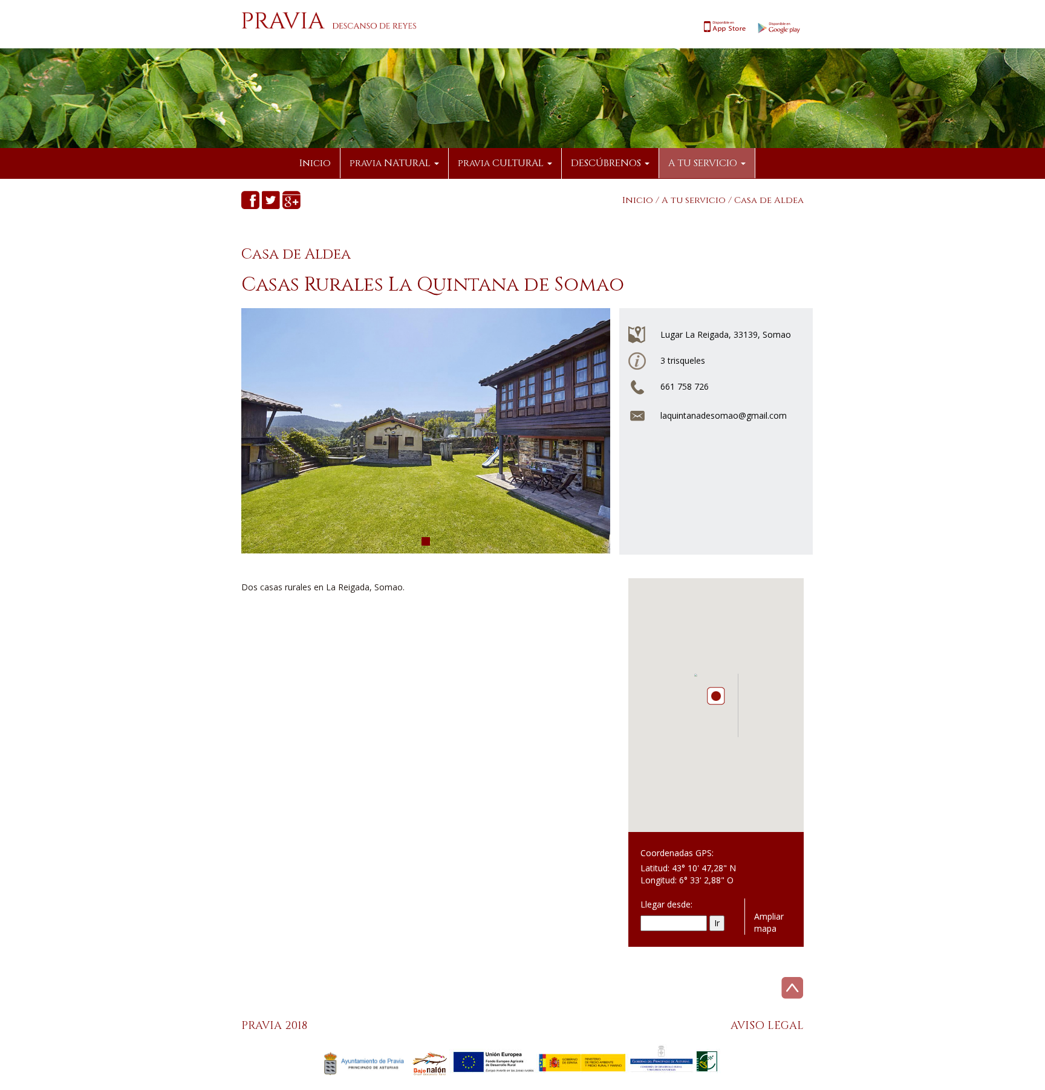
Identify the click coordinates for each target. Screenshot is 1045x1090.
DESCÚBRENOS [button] (607, 163)
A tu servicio (694, 200)
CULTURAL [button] (502, 163)
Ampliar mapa (769, 922)
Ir (717, 923)
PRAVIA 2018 (274, 1025)
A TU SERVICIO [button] (704, 163)
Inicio (315, 163)
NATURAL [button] (391, 163)
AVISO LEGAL (767, 1025)
